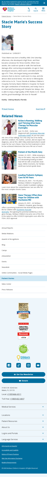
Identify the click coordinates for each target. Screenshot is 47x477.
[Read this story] (9, 127)
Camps (4, 250)
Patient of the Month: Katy (30, 152)
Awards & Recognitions (10, 239)
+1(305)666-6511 (14, 394)
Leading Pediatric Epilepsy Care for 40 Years (30, 176)
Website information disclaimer (23, 4)
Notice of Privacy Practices (10, 454)
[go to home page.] (13, 9)
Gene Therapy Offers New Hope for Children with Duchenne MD (30, 197)
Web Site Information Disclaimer (12, 458)
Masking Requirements (9, 463)
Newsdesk (5, 267)
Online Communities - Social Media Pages (17, 273)
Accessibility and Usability (10, 450)
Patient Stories (6, 16)
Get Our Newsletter (25, 374)
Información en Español (9, 446)
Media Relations (8, 233)
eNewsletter (6, 256)
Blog (3, 245)
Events (4, 261)
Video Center (6, 284)
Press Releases (7, 289)
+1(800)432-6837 (17, 399)
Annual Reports (7, 228)
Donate (25, 381)
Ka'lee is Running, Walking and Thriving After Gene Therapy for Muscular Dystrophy (30, 124)
